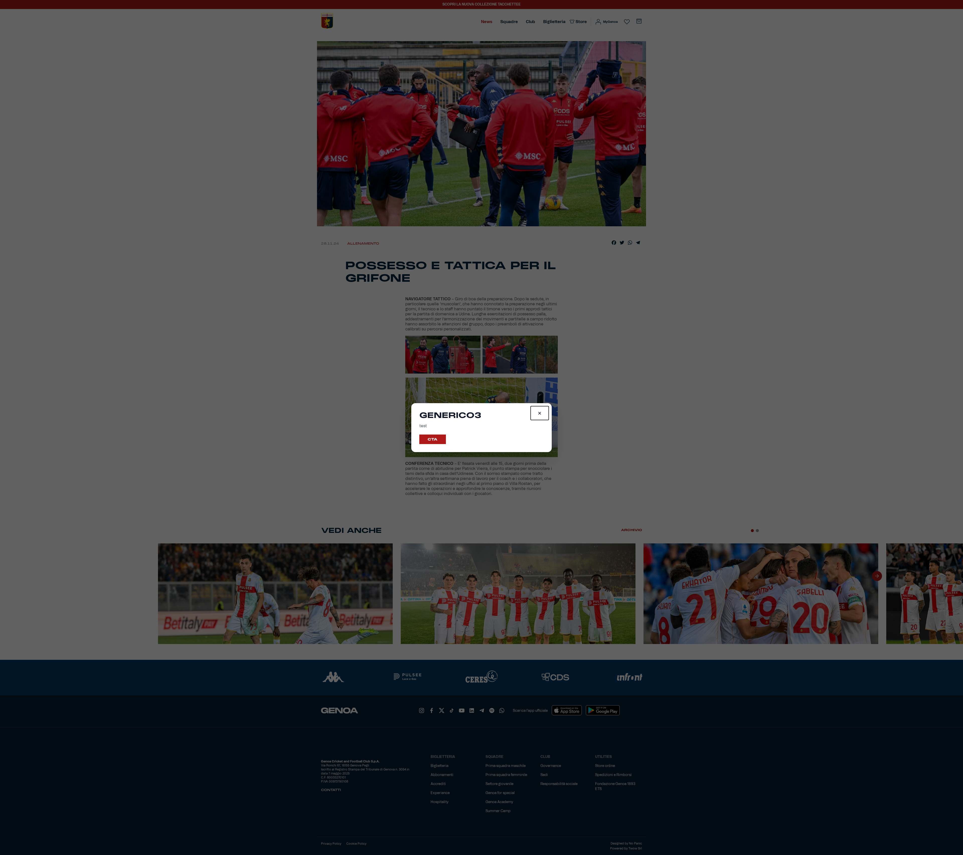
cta (433, 439)
